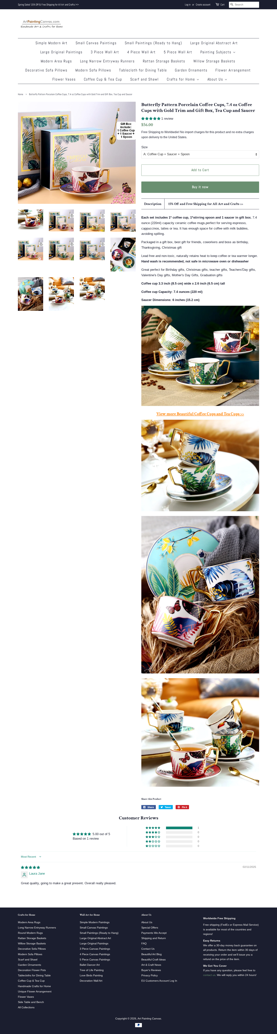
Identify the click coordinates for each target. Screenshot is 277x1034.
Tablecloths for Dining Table (34, 975)
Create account (203, 4)
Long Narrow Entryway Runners (107, 61)
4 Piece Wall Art (141, 52)
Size (144, 147)
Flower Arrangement (233, 70)
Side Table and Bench (31, 1002)
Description (152, 204)
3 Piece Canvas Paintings (95, 948)
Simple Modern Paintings (94, 922)
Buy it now (200, 187)
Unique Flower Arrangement (34, 991)
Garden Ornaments (191, 70)
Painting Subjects (216, 52)
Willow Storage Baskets (214, 61)
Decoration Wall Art (91, 980)
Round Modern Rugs (30, 932)
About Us (216, 79)
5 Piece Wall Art (178, 52)
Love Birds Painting (91, 975)
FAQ (144, 943)
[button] (151, 118)
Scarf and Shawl (144, 79)
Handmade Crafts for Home (34, 986)
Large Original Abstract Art (214, 42)
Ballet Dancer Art (90, 964)
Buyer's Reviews (151, 970)
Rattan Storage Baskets (164, 61)
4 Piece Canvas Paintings (95, 954)
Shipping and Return (153, 938)
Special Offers (149, 927)
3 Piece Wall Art (105, 52)
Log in (188, 4)
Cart (222, 4)
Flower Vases (64, 79)
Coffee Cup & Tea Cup (103, 79)
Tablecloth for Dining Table (143, 70)
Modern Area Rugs (56, 61)
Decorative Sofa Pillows (46, 70)
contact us (209, 975)
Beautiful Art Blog (151, 954)
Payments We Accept (154, 932)
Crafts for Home (182, 79)
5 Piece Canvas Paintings (95, 959)
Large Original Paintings (61, 52)
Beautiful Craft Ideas (153, 959)
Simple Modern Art (51, 42)
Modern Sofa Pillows (93, 70)
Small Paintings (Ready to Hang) (153, 42)
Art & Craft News (151, 964)
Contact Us (148, 948)
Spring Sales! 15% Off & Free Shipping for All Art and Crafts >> (48, 4)
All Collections (26, 1007)
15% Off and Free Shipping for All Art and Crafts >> (205, 204)
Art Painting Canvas (149, 1018)
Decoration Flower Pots (32, 970)
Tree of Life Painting (92, 970)
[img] (30, 867)
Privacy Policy (149, 975)
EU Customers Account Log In (159, 980)
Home (20, 94)
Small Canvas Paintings (96, 42)
